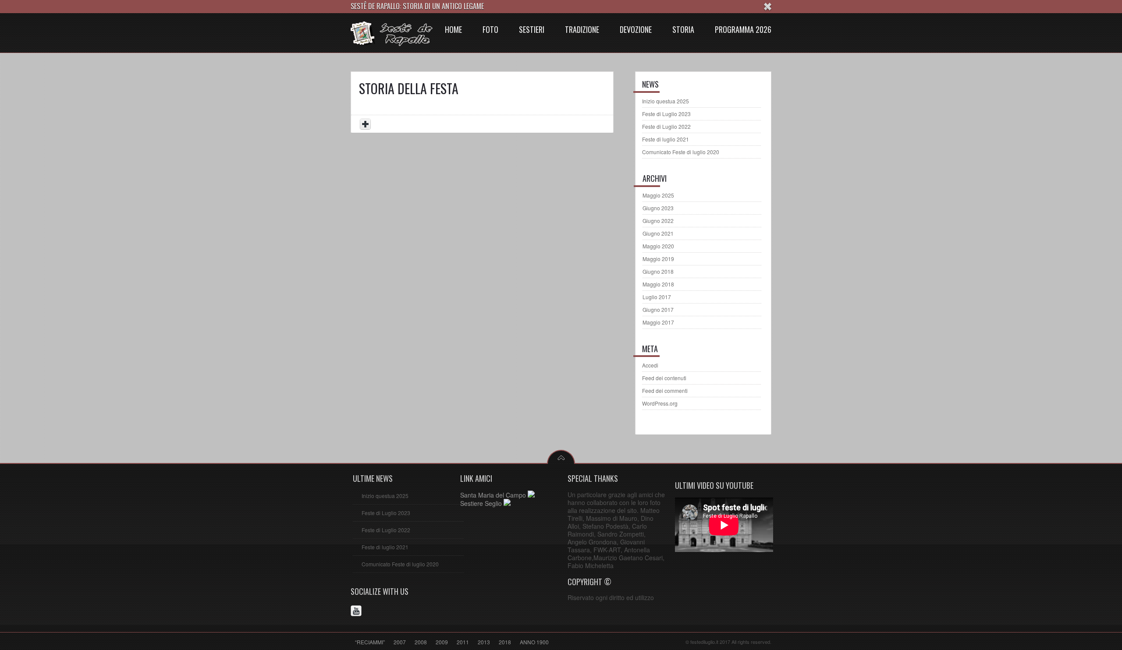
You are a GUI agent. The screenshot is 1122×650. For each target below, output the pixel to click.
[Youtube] (357, 612)
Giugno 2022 (658, 220)
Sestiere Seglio (482, 503)
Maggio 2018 (658, 284)
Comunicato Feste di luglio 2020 (680, 151)
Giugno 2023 (658, 208)
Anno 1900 (534, 642)
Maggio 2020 (658, 246)
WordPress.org (660, 403)
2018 (505, 642)
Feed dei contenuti (664, 378)
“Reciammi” (370, 642)
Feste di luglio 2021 (665, 139)
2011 (463, 642)
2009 (442, 642)
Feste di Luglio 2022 (666, 126)
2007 (400, 642)
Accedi (650, 365)
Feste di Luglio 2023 (666, 113)
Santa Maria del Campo (494, 495)
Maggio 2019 (658, 258)
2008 (421, 642)
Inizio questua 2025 (665, 101)
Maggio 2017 (658, 322)
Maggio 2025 (658, 195)
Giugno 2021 (658, 233)
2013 (484, 642)
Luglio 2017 (657, 296)
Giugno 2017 (658, 309)
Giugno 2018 (658, 271)
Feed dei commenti (665, 390)
